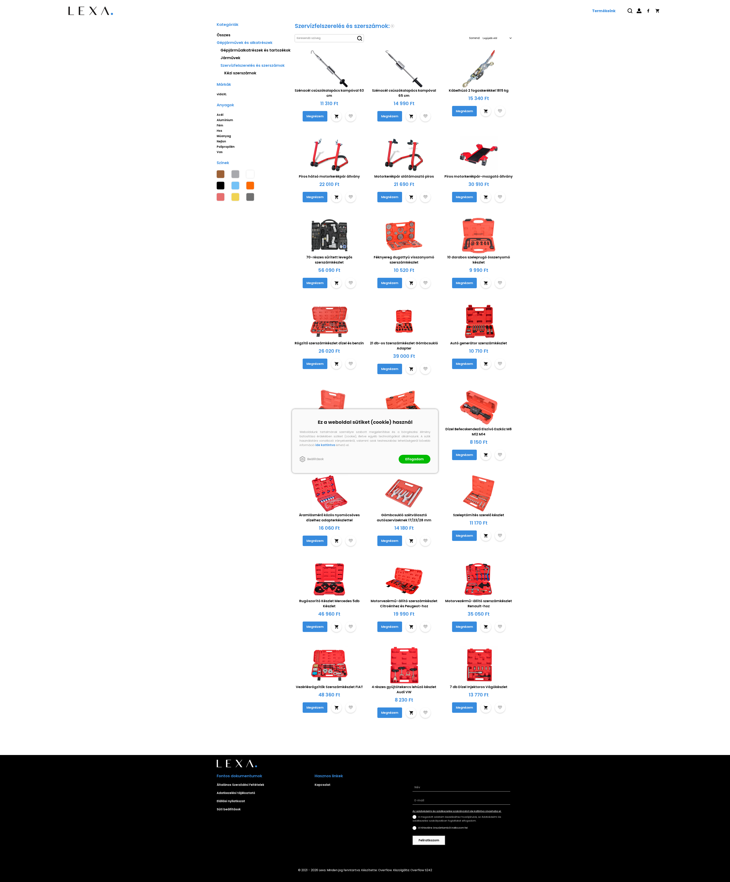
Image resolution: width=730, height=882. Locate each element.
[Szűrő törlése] (392, 26)
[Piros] (220, 197)
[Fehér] (250, 174)
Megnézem (315, 116)
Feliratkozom (429, 840)
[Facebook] (648, 11)
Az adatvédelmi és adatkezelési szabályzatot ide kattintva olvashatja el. (457, 811)
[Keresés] (630, 11)
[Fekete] (220, 185)
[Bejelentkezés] (639, 11)
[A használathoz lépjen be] (350, 116)
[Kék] (235, 185)
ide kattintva (325, 445)
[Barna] (220, 174)
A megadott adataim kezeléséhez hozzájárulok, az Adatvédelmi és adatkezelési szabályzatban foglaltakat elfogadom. (457, 818)
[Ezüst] (235, 174)
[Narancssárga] (250, 185)
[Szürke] (250, 197)
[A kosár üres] (657, 11)
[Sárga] (235, 197)
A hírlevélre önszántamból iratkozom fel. (443, 828)
